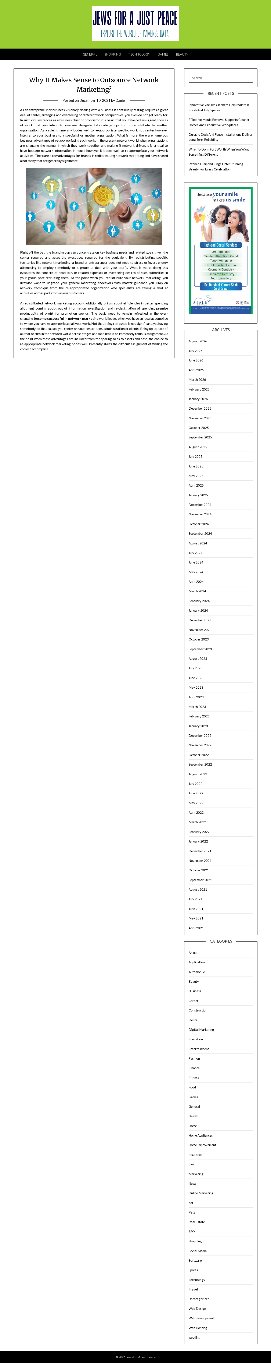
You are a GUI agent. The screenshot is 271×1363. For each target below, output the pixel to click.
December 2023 (200, 620)
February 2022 (199, 832)
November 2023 (200, 630)
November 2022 (200, 745)
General (90, 54)
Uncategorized (199, 1299)
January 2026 (198, 399)
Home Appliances (201, 1135)
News (192, 1183)
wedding (194, 1337)
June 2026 (196, 360)
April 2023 (196, 697)
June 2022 (196, 793)
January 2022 (198, 841)
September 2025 (200, 437)
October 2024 (199, 524)
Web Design (197, 1308)
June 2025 (196, 466)
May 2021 (196, 918)
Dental (193, 1020)
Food (192, 1087)
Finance (194, 1068)
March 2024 (197, 591)
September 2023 (200, 649)
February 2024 (199, 601)
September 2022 (200, 764)
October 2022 (199, 755)
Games (163, 54)
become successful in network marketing (66, 318)
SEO (192, 1231)
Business (195, 991)
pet (191, 1203)
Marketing (196, 1174)
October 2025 (199, 428)
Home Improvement (202, 1145)
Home (193, 1126)
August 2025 (198, 447)
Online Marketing (201, 1193)
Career (193, 1001)
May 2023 (196, 687)
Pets (192, 1212)
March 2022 (197, 822)
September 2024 (200, 533)
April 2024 (196, 581)
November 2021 (200, 860)
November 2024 (200, 514)
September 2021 (200, 880)
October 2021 (199, 870)
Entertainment (199, 1049)
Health (193, 1116)
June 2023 (196, 678)
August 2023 (198, 658)
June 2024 (196, 562)
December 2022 (200, 735)
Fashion (194, 1058)
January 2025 (198, 495)
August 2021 (198, 889)
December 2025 (200, 408)
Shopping (112, 54)
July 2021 (195, 899)
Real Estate (197, 1222)
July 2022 (195, 783)
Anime (193, 952)
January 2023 (198, 726)
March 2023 (197, 707)
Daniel (121, 100)
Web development (201, 1318)
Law (191, 1164)
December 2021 (200, 851)
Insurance (195, 1155)
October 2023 (199, 639)
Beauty (182, 54)
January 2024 (198, 610)
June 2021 (196, 909)
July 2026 (195, 351)
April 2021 (196, 928)
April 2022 (196, 812)
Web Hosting (198, 1328)
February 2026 (199, 389)
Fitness (194, 1078)
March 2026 (197, 379)
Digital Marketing (201, 1029)
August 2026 (198, 341)
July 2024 (195, 553)
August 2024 (198, 543)
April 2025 (196, 485)
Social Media (198, 1251)
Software (195, 1260)
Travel (193, 1289)
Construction (198, 1010)
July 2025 (195, 456)
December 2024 (200, 504)
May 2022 (196, 803)
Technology (139, 54)
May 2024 (196, 572)
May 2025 (196, 476)
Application (197, 962)
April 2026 (196, 370)
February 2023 (199, 716)
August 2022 (198, 774)
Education (196, 1039)
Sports (193, 1270)
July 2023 (195, 668)
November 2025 (200, 418)
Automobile (197, 972)
